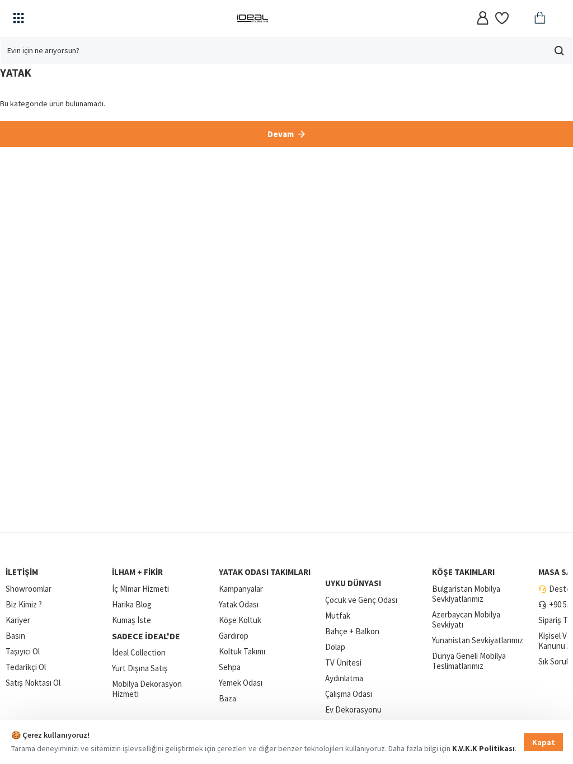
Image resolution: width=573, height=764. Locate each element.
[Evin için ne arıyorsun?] (559, 50)
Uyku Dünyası (353, 583)
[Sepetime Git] (538, 18)
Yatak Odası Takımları (265, 572)
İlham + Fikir (137, 572)
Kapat (543, 742)
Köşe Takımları (463, 572)
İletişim (22, 572)
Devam (280, 134)
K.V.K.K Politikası (483, 748)
